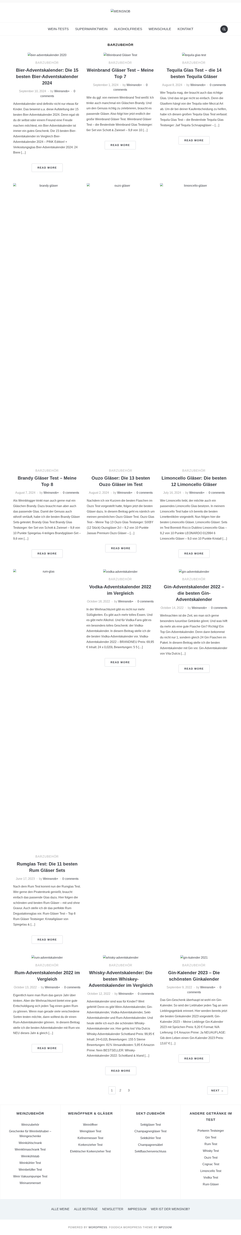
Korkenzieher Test (90, 1144)
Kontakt (185, 29)
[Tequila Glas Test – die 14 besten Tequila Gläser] (194, 54)
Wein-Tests (58, 29)
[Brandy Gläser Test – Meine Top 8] (47, 324)
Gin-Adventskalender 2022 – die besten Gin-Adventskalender (194, 593)
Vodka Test (210, 1177)
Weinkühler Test (30, 1162)
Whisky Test (211, 1150)
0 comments (218, 85)
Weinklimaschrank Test (30, 1149)
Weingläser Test (90, 1131)
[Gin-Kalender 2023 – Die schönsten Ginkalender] (194, 957)
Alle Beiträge (86, 1209)
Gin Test (210, 1137)
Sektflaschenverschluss (150, 1151)
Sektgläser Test (150, 1124)
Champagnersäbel (150, 1144)
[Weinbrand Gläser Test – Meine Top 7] (120, 54)
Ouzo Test (210, 1157)
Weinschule (160, 29)
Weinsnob (61, 91)
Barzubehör (47, 62)
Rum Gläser (211, 1184)
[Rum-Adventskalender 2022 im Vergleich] (47, 957)
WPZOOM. (166, 1227)
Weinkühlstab (30, 1156)
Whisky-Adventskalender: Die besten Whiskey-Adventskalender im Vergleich (121, 979)
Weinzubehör (30, 1124)
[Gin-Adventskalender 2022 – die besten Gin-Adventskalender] (194, 571)
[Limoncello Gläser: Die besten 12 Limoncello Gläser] (194, 324)
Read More (47, 167)
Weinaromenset (30, 1183)
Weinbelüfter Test (30, 1169)
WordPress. (98, 1227)
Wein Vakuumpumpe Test (30, 1176)
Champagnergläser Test (150, 1131)
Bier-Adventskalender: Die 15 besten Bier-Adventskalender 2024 (47, 76)
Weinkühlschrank (30, 1143)
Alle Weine (60, 1209)
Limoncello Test (210, 1171)
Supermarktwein (91, 29)
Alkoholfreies (128, 29)
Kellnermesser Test (90, 1138)
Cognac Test (210, 1164)
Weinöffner (90, 1124)
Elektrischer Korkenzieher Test (90, 1151)
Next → (217, 1090)
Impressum (137, 1209)
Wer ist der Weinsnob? (170, 1209)
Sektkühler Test (150, 1138)
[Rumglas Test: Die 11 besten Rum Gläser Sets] (47, 710)
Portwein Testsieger (211, 1130)
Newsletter (112, 1209)
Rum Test (210, 1144)
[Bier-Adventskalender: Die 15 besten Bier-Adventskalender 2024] (47, 54)
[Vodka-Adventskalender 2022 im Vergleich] (120, 571)
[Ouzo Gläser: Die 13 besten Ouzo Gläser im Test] (121, 324)
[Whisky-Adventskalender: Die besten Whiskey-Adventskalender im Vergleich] (120, 957)
